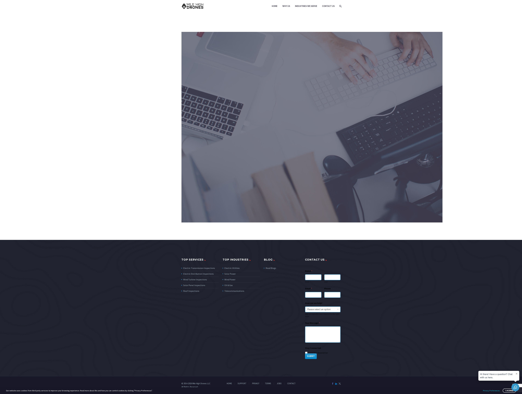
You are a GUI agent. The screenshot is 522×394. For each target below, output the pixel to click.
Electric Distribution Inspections (198, 273)
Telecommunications (234, 291)
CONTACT (291, 384)
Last (326, 282)
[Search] (340, 6)
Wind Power (229, 279)
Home (274, 6)
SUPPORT (242, 384)
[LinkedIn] (336, 384)
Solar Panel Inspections (194, 285)
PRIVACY (255, 384)
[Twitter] (340, 384)
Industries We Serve (306, 6)
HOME (229, 384)
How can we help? (313, 303)
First (307, 282)
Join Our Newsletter (318, 352)
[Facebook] (333, 384)
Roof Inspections (191, 291)
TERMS (268, 384)
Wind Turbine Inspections (195, 279)
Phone (327, 288)
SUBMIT (311, 356)
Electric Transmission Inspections (199, 268)
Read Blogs (271, 268)
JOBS (279, 384)
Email (308, 288)
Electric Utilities (232, 268)
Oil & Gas (228, 285)
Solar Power (230, 273)
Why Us (286, 6)
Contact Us (328, 6)
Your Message (312, 323)
